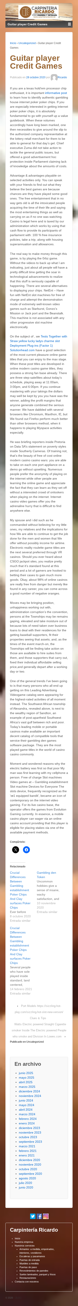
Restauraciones (28, 1278)
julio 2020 (25, 1183)
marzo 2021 (27, 1146)
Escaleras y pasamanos (32, 1256)
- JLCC (17, 1297)
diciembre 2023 (29, 1128)
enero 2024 (27, 1123)
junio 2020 (26, 1187)
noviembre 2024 (30, 1096)
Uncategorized (27, 43)
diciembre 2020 (29, 1160)
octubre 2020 (28, 1169)
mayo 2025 (26, 1077)
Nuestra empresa (24, 1242)
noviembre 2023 (30, 1132)
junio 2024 (26, 1100)
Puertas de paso (28, 1267)
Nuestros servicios (25, 1245)
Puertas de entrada (30, 1260)
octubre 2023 (28, 1137)
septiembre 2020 (30, 1173)
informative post (56, 93)
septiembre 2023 (30, 1141)
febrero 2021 (28, 1151)
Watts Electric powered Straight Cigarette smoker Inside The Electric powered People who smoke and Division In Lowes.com (39, 1030)
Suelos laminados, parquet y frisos (38, 1274)
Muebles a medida (29, 1263)
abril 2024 (25, 1109)
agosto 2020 (27, 1178)
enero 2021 (27, 1155)
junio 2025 (26, 1073)
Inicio (13, 43)
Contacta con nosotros (27, 1281)
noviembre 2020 (30, 1164)
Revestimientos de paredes (34, 1270)
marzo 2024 (27, 1114)
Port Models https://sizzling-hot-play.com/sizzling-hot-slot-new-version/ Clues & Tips (39, 1012)
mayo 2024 (26, 1105)
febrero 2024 (28, 1118)
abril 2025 (25, 1082)
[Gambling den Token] (50, 892)
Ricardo (62, 77)
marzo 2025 (27, 1086)
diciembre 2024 (29, 1091)
